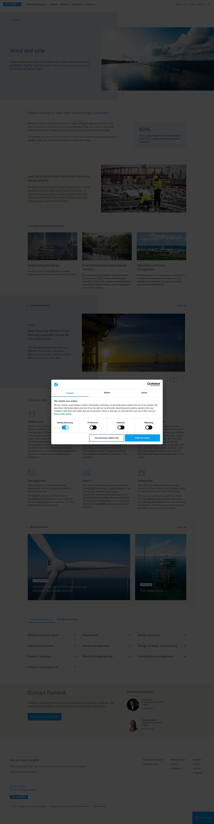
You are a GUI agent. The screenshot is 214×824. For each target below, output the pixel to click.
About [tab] (144, 393)
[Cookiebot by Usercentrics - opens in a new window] (149, 384)
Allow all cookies (142, 438)
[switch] (93, 427)
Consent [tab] (70, 393)
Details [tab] (107, 393)
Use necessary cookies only (107, 438)
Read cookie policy (63, 414)
